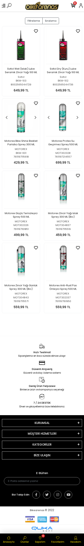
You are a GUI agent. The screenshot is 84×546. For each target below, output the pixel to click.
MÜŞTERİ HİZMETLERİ (42, 434)
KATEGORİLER (42, 444)
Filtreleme (34, 21)
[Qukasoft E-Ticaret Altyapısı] (42, 529)
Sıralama (50, 21)
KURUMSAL (42, 423)
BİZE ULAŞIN (42, 455)
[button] (6, 117)
